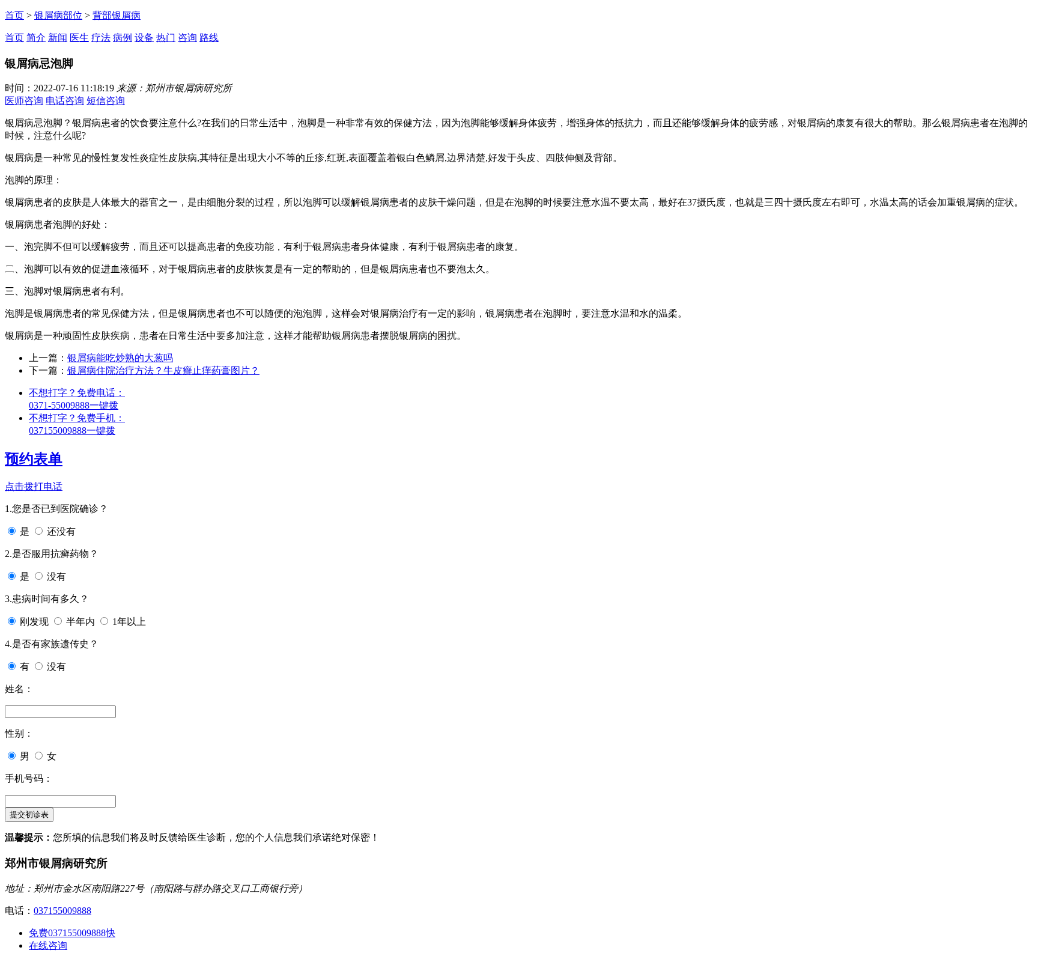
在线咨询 (48, 945)
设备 (144, 37)
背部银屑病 (117, 15)
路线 (209, 37)
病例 (122, 37)
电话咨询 (65, 101)
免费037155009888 (72, 933)
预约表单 (33, 459)
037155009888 (62, 911)
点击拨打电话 (33, 486)
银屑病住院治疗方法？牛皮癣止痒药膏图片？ (163, 370)
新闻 (57, 37)
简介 (36, 37)
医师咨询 (24, 101)
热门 (165, 37)
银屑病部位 (58, 15)
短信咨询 (105, 101)
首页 (14, 15)
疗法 (101, 37)
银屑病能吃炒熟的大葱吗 (120, 358)
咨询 (187, 37)
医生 (79, 37)
